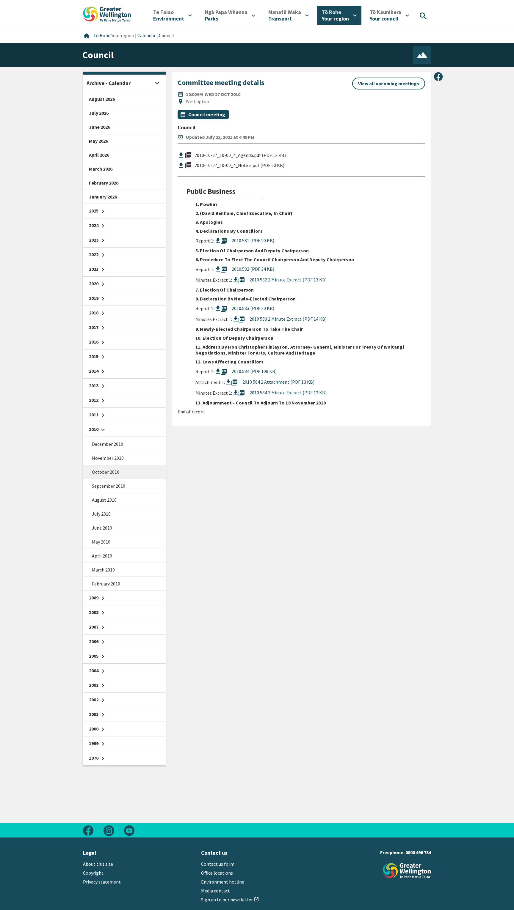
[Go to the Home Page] (407, 870)
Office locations (217, 873)
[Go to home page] (107, 13)
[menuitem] (172, 15)
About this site (98, 864)
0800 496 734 (418, 852)
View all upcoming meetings (388, 83)
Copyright (93, 873)
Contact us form (217, 864)
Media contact (215, 891)
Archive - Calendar (109, 83)
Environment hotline (222, 882)
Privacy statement (102, 882)
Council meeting (206, 114)
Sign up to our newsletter (230, 900)
